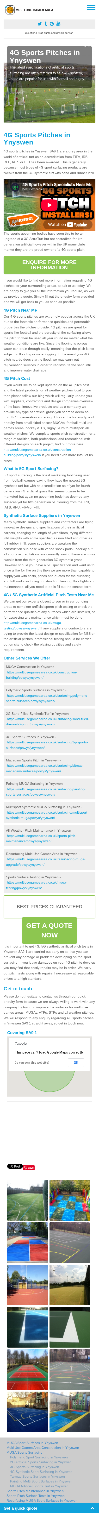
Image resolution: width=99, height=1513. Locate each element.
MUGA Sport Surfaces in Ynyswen (32, 1443)
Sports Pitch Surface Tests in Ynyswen (35, 1496)
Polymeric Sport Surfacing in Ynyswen (39, 1457)
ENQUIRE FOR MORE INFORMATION (49, 264)
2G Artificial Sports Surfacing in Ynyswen (41, 1462)
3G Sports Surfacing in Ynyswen (34, 1467)
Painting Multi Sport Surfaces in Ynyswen (41, 1481)
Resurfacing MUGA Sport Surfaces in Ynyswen (41, 1500)
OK (76, 1063)
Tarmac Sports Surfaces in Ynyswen (37, 1476)
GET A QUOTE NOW (49, 930)
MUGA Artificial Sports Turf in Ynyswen (39, 1486)
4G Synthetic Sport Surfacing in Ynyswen (41, 1472)
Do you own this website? (32, 1062)
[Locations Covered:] (6, 7)
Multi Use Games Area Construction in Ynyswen (42, 1448)
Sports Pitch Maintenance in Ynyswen (35, 1491)
